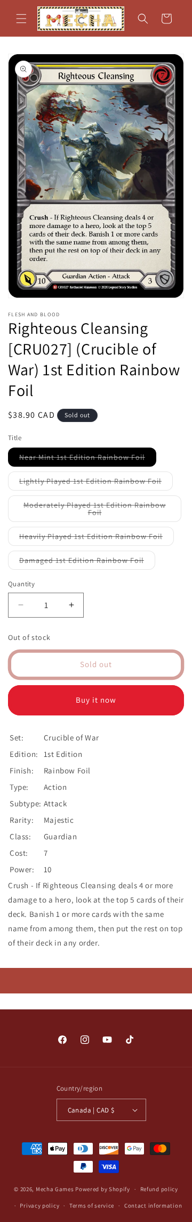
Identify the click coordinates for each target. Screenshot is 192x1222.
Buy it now (96, 700)
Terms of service (91, 1205)
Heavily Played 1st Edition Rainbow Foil (96, 538)
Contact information (153, 1205)
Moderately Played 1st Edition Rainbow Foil (94, 511)
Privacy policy (39, 1205)
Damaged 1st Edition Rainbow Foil (87, 562)
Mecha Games (55, 1189)
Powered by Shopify (102, 1189)
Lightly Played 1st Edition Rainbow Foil (96, 483)
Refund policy (159, 1189)
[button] (21, 18)
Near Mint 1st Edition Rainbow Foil (87, 459)
